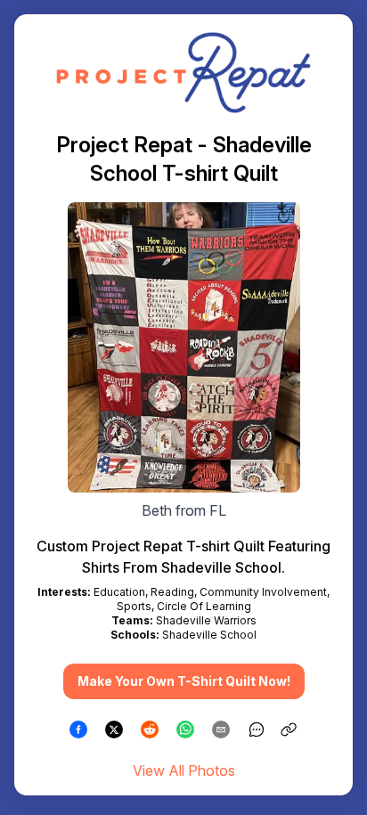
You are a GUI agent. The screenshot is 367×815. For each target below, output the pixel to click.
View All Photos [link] (184, 770)
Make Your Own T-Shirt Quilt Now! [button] (183, 681)
